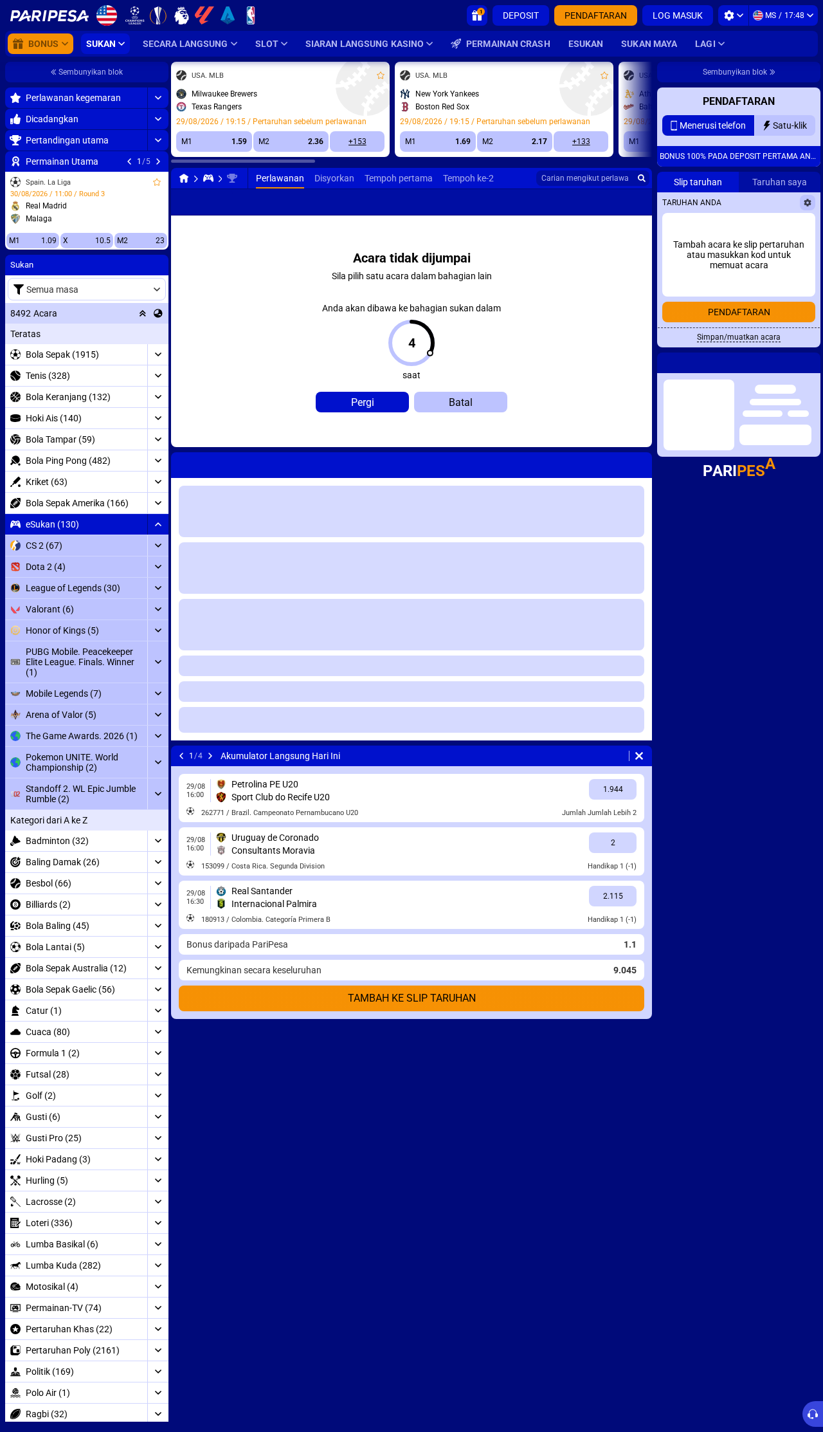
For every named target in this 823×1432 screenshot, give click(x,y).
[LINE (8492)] (184, 178)
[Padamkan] (639, 462)
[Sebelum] (129, 161)
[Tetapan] (733, 15)
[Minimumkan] (157, 524)
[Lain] (622, 202)
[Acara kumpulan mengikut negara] (158, 313)
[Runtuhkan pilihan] (142, 313)
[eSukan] (208, 178)
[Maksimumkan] (157, 97)
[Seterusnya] (158, 161)
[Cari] (641, 178)
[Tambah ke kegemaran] (156, 182)
